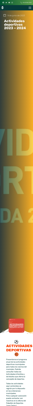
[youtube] (9, 2)
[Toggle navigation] (30, 7)
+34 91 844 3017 (27, 2)
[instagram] (12, 2)
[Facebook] (3, 2)
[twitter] (6, 2)
